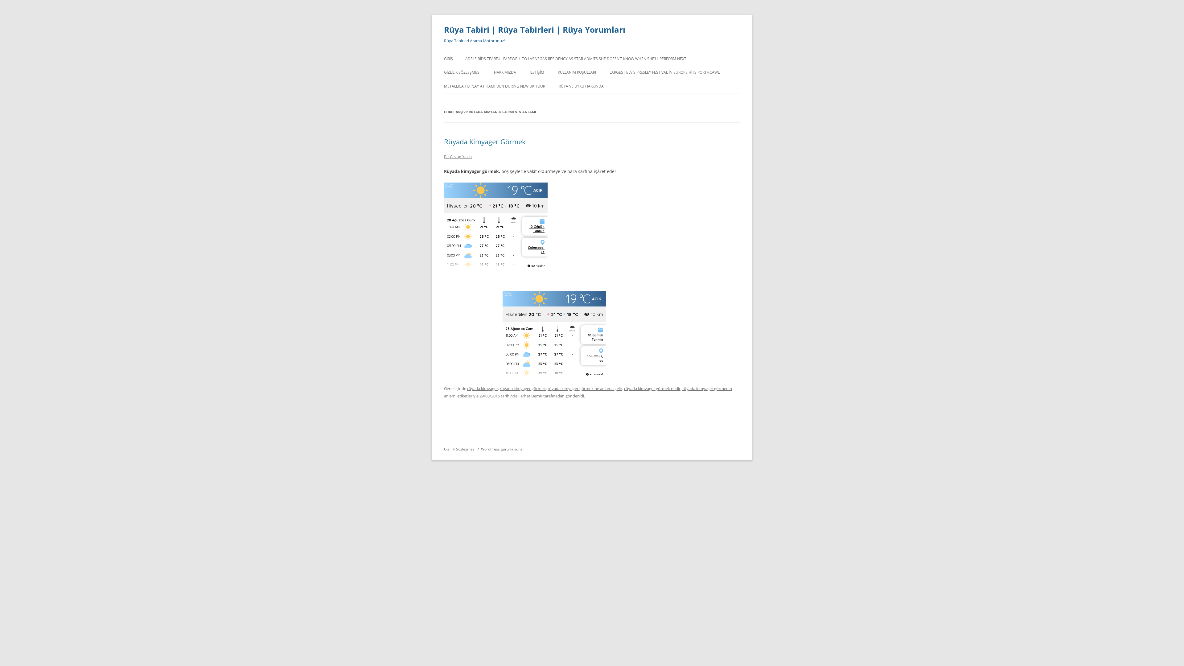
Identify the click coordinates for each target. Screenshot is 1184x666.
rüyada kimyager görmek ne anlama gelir (585, 388)
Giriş (448, 58)
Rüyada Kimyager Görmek (485, 141)
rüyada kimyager (482, 388)
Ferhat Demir (530, 396)
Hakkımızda (505, 72)
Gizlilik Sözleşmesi (462, 72)
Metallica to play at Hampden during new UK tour (494, 86)
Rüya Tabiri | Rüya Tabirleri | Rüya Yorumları (534, 29)
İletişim (537, 72)
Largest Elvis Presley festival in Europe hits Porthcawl (665, 72)
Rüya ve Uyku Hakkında (581, 86)
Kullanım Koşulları (577, 72)
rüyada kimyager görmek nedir (652, 388)
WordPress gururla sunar (502, 449)
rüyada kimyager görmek (523, 388)
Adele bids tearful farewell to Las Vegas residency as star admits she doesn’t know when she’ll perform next (575, 58)
